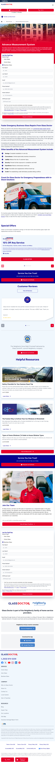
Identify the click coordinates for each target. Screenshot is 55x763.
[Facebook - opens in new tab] (2, 662)
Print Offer (7, 253)
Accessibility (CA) (20, 748)
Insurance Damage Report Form (9, 719)
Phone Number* (6, 86)
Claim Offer (27, 259)
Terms (17, 110)
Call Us (42, 10)
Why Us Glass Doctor (7, 685)
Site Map (3, 716)
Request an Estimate (15, 10)
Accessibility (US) (9, 748)
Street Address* (6, 92)
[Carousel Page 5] (29, 265)
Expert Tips (4, 710)
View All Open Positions (26, 524)
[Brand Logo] (27, 654)
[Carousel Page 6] (30, 265)
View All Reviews (27, 290)
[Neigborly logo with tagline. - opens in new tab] (39, 603)
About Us (3, 688)
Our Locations (5, 713)
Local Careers (5, 694)
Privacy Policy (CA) (44, 744)
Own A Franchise (5, 698)
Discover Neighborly (26, 628)
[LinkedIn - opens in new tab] (16, 662)
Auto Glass (7, 59)
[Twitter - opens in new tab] (6, 662)
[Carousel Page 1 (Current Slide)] (24, 265)
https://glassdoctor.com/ (9, 110)
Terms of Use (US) (10, 744)
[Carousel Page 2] (25, 265)
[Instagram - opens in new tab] (12, 662)
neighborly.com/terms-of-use (45, 249)
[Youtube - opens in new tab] (9, 662)
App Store (28, 640)
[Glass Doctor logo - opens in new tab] (19, 603)
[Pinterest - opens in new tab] (19, 662)
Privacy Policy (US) (32, 744)
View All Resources (26, 451)
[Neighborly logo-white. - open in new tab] (5, 1)
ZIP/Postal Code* (6, 98)
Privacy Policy (24, 110)
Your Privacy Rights (45, 748)
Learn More (6, 396)
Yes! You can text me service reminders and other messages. (18, 105)
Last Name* (5, 74)
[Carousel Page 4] (29, 325)
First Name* (5, 67)
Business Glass (8, 65)
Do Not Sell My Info (31, 748)
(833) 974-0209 (9, 659)
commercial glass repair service (41, 128)
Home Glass (7, 62)
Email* (3, 80)
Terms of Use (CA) (21, 744)
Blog (2, 707)
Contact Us (4, 691)
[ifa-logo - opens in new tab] (3, 724)
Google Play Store (28, 645)
